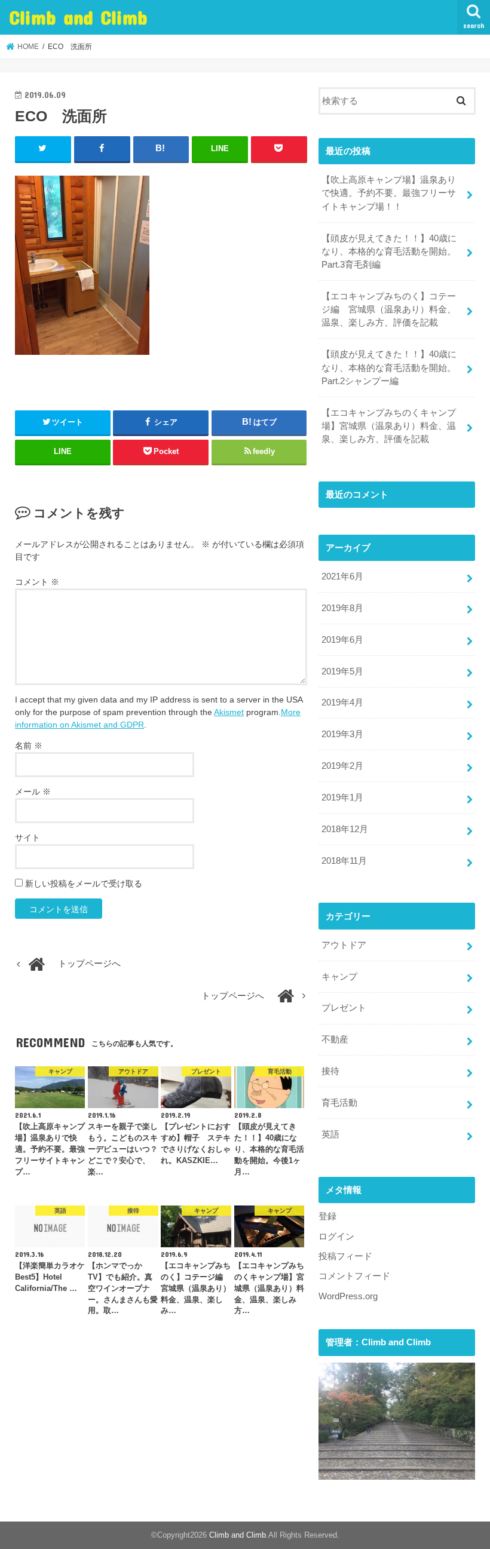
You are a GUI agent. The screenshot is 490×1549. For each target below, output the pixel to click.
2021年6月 (342, 576)
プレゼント (343, 1008)
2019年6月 (342, 640)
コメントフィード (354, 1276)
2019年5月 (342, 671)
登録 (327, 1216)
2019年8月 (342, 608)
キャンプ (339, 976)
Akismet (229, 712)
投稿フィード (345, 1256)
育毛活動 (339, 1103)
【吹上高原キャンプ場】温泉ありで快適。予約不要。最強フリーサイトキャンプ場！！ (388, 193)
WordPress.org (348, 1296)
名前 (28, 745)
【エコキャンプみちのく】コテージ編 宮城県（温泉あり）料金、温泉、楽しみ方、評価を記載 (388, 309)
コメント (37, 582)
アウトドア (343, 945)
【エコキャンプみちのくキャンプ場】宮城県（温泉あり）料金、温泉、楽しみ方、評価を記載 (388, 426)
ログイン (336, 1236)
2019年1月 (342, 797)
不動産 (334, 1039)
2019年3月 (342, 734)
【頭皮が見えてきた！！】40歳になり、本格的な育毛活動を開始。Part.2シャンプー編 (389, 367)
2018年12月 (344, 829)
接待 (330, 1071)
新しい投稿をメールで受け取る (83, 883)
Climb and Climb (79, 17)
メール (33, 791)
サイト (27, 837)
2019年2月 (342, 766)
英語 (330, 1134)
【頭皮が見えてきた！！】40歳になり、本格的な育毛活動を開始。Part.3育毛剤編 (389, 251)
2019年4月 (342, 702)
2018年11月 (344, 861)
